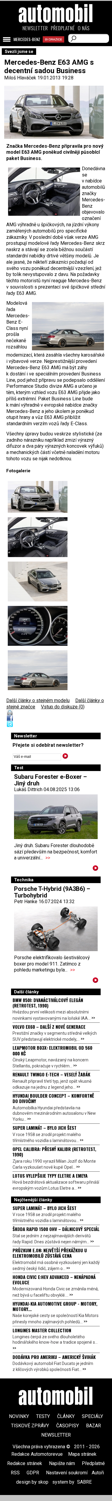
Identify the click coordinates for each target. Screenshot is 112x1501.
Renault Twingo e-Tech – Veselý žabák (51, 1074)
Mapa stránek (82, 1454)
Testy (43, 1416)
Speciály (92, 1416)
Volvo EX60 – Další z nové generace (49, 1026)
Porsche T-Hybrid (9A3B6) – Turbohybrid (52, 892)
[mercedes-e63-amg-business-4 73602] (37, 670)
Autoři (98, 1473)
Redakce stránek (24, 1463)
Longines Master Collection (42, 1330)
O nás (84, 28)
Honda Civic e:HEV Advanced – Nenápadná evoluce (54, 1280)
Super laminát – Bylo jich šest (44, 1127)
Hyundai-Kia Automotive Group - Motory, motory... (55, 1306)
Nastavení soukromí (67, 1473)
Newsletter (35, 28)
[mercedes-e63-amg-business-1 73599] (37, 581)
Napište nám (62, 1463)
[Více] (95, 869)
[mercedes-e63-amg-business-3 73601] (37, 497)
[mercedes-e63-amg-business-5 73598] (37, 537)
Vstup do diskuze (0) (63, 707)
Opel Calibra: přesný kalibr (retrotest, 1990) (54, 1152)
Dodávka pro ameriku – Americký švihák (54, 1357)
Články (66, 1416)
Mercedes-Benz (26, 39)
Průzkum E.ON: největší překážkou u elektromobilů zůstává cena (50, 1253)
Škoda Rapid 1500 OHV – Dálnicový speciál (56, 1229)
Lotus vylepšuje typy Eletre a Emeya (50, 1175)
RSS (15, 1473)
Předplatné (63, 28)
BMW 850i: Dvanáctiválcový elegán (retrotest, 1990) (48, 1003)
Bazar (93, 1425)
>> (47, 858)
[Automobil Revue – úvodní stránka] (56, 47)
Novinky (19, 1416)
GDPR (33, 1473)
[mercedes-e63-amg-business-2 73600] (37, 626)
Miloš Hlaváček (20, 78)
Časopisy (67, 1425)
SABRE (84, 1482)
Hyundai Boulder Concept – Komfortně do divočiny (53, 1098)
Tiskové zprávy (30, 1425)
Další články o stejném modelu (38, 700)
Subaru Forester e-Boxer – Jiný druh (50, 780)
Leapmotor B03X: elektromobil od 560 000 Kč (52, 1050)
